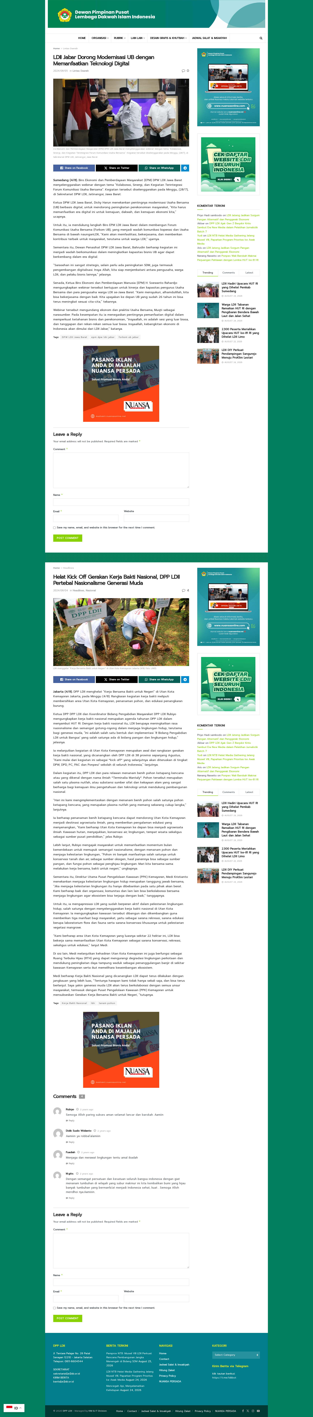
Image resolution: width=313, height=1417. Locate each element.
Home (56, 48)
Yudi (199, 235)
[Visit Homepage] (156, 16)
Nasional (91, 590)
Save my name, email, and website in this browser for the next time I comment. (106, 527)
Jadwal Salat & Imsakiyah (174, 1365)
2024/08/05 (60, 71)
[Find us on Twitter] (247, 1411)
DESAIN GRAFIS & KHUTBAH (167, 38)
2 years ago (86, 1109)
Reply (71, 1120)
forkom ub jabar (129, 337)
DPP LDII (67, 1410)
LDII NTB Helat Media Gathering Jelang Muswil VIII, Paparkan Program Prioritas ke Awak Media (226, 240)
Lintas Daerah (70, 48)
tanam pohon (107, 1003)
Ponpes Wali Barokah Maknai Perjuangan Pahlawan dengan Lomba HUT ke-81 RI (227, 258)
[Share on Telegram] (185, 168)
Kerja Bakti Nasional (74, 1003)
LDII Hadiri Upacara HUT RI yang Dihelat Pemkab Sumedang (240, 287)
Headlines (68, 568)
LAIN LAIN (136, 38)
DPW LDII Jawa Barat (74, 337)
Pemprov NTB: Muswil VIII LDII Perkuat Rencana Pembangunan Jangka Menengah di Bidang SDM (129, 1357)
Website (129, 511)
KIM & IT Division (98, 1410)
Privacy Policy (167, 1376)
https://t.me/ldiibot (224, 1378)
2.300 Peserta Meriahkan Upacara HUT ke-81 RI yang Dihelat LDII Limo (240, 333)
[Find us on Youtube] (258, 1411)
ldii (93, 1003)
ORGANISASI (99, 38)
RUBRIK (118, 38)
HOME (82, 38)
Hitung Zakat (167, 1370)
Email (57, 511)
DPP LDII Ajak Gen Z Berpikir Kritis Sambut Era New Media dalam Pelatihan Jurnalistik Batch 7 (227, 228)
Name (58, 495)
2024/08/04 (60, 590)
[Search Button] (261, 38)
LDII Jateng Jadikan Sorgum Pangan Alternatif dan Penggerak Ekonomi (228, 217)
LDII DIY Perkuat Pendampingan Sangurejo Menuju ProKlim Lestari (239, 354)
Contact (164, 1359)
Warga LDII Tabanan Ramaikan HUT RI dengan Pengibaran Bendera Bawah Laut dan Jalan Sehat (240, 310)
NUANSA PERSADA (170, 1381)
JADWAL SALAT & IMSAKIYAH (209, 38)
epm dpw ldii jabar (103, 337)
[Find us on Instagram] (253, 1411)
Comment (60, 449)
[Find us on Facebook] (243, 1411)
